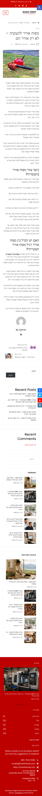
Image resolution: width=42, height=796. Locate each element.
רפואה (21, 733)
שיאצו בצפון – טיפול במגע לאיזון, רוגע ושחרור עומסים (23, 395)
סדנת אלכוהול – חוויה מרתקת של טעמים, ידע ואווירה (21, 407)
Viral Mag (18, 793)
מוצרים (37, 28)
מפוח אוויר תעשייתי (12, 254)
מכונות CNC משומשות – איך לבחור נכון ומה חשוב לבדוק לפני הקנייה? (22, 401)
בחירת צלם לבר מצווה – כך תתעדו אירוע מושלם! (22, 419)
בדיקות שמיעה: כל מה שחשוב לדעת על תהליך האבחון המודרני (15, 535)
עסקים (21, 729)
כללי (21, 720)
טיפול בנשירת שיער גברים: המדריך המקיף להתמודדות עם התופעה (14, 521)
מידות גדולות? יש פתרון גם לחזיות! (18, 347)
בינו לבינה (21, 716)
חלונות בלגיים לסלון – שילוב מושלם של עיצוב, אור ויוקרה (22, 413)
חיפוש (34, 371)
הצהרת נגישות (34, 740)
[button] (39, 7)
